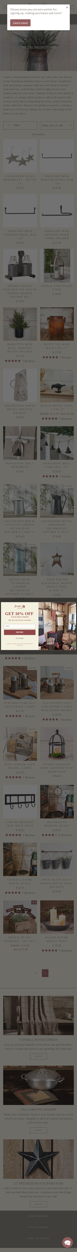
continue (19, 632)
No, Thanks (20, 638)
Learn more (20, 23)
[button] (67, 1242)
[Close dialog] (73, 604)
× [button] (67, 7)
